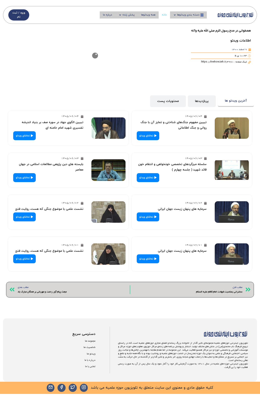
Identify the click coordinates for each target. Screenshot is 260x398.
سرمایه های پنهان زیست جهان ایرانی (182, 209)
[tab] (236, 101)
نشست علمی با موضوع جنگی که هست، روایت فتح (49, 209)
